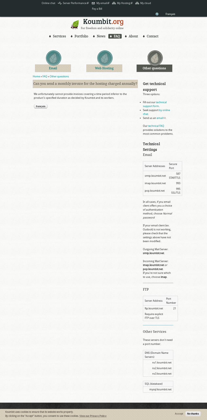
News (101, 36)
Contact (152, 36)
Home (36, 76)
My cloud (145, 3)
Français (170, 14)
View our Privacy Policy (93, 416)
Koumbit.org (103, 23)
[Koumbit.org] (75, 28)
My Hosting (125, 3)
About (133, 36)
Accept (179, 413)
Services (59, 36)
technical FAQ (156, 125)
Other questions (59, 76)
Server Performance (76, 3)
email (161, 118)
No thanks (193, 413)
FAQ (117, 36)
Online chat (48, 3)
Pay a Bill (97, 8)
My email (102, 3)
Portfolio (81, 36)
